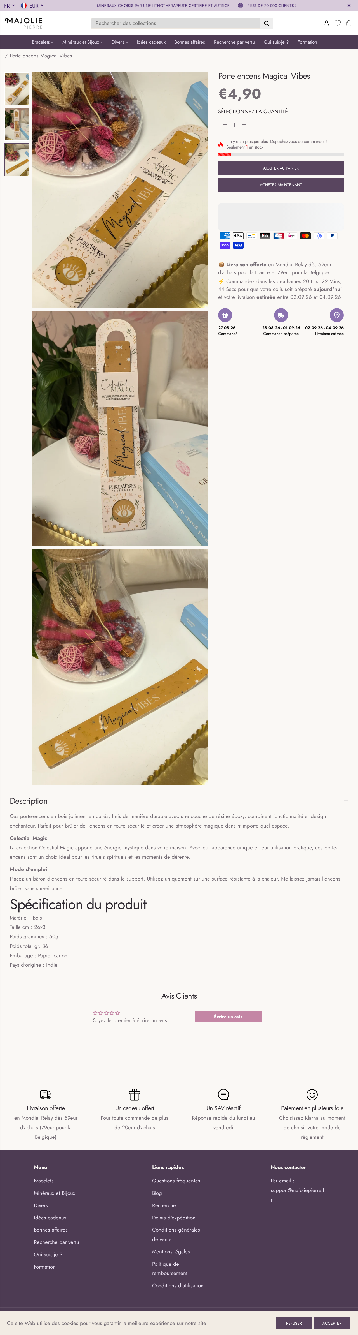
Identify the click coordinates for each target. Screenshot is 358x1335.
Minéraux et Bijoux (81, 42)
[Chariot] (349, 23)
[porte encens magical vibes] (120, 190)
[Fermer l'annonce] (349, 5)
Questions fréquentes (176, 1180)
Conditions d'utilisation (178, 1285)
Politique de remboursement (169, 1268)
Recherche (164, 1205)
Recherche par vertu (234, 42)
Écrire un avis (228, 1016)
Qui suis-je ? (276, 42)
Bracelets (41, 42)
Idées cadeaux (151, 42)
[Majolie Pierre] (23, 23)
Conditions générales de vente (176, 1234)
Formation (307, 42)
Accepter (331, 1323)
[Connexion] (326, 23)
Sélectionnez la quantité (253, 111)
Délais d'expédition (174, 1217)
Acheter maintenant (281, 185)
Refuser (294, 1323)
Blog (157, 1193)
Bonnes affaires (190, 42)
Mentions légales (171, 1251)
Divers (119, 42)
